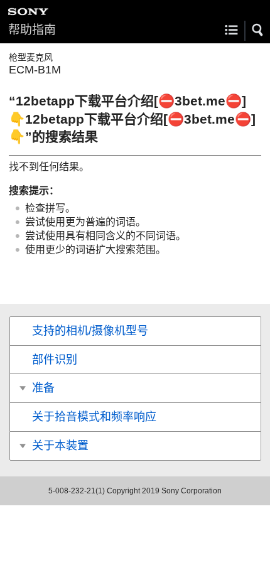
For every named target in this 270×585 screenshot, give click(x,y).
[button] (258, 30)
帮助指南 (32, 29)
